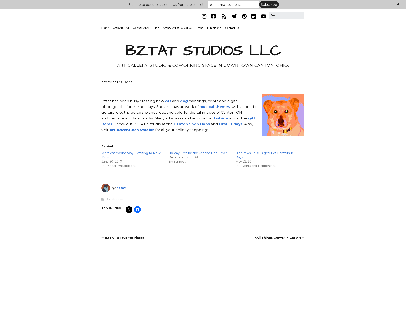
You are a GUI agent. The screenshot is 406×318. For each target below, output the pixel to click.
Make (178, 306)
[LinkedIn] (253, 16)
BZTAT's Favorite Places (124, 238)
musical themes (214, 107)
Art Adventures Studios (131, 130)
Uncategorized (117, 199)
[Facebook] (213, 16)
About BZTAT (141, 28)
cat (168, 101)
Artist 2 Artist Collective (177, 28)
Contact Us (232, 28)
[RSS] (223, 16)
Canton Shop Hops (192, 124)
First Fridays (231, 124)
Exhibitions (214, 28)
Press (199, 28)
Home (105, 28)
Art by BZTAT (121, 28)
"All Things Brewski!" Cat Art (278, 238)
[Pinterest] (244, 16)
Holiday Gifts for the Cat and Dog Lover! (198, 153)
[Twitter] (234, 16)
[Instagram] (205, 16)
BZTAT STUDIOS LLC (203, 50)
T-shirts (221, 118)
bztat (121, 188)
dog (184, 101)
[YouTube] (264, 16)
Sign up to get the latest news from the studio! (166, 5)
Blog (156, 28)
